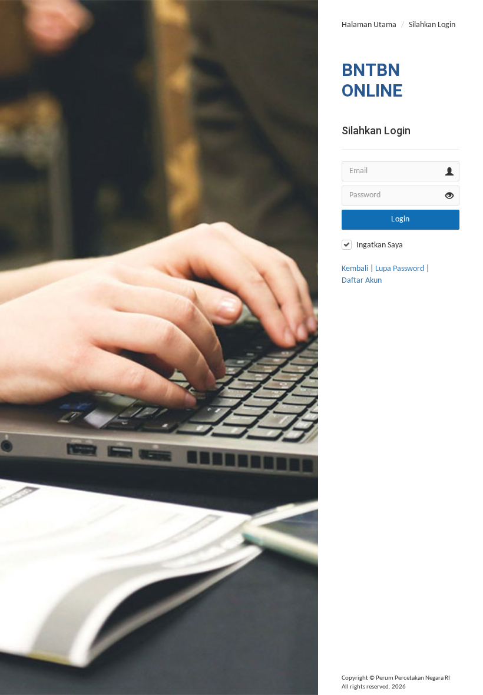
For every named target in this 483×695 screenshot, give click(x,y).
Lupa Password (399, 268)
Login (400, 219)
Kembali (355, 268)
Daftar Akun (362, 280)
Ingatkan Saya (379, 245)
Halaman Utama (369, 25)
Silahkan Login (432, 25)
